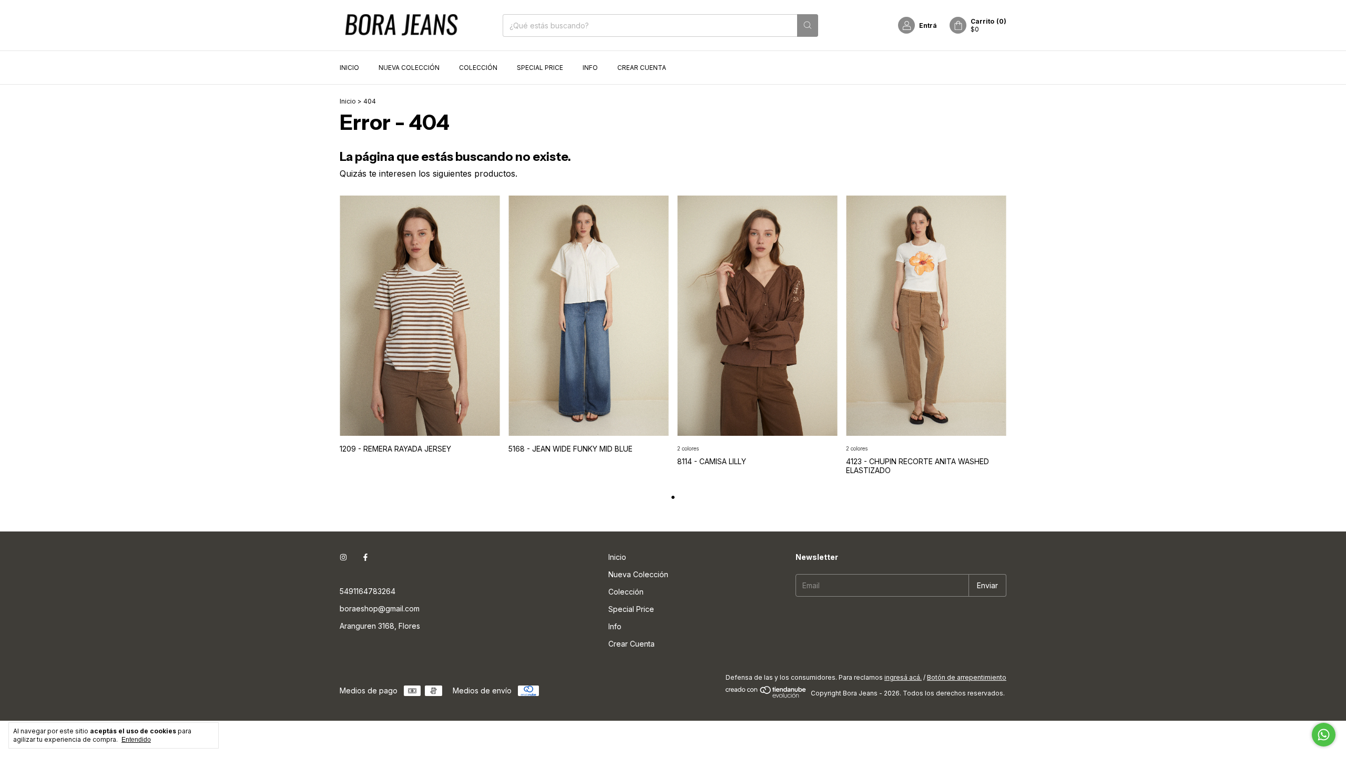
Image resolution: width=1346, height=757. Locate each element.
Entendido (136, 739)
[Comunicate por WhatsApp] (1323, 734)
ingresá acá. (903, 677)
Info (590, 67)
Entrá (928, 25)
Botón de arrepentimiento (966, 677)
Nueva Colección (409, 67)
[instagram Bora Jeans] (343, 557)
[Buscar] (807, 25)
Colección (478, 67)
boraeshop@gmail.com (380, 608)
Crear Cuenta (641, 67)
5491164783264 (367, 591)
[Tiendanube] (766, 696)
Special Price (540, 67)
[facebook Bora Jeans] (365, 557)
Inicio (349, 67)
